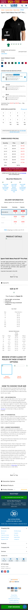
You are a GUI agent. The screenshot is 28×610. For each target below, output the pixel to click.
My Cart (3, 533)
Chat (17, 560)
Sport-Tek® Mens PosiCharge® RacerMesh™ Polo (22, 187)
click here (3, 409)
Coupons (16, 533)
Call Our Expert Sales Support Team (14, 497)
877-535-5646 (23, 130)
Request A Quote (5, 537)
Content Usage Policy (14, 600)
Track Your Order (5, 535)
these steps (14, 465)
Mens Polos (16, 10)
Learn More (4, 53)
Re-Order (16, 535)
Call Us (4, 560)
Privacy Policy (14, 595)
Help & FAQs (17, 537)
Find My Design (17, 531)
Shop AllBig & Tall (19, 377)
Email (23, 560)
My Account (3, 531)
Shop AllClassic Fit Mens (7, 377)
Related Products (8, 485)
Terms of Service (14, 597)
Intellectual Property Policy (14, 598)
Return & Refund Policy (14, 602)
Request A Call (4, 539)
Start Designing (14, 607)
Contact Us (16, 539)
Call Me (11, 560)
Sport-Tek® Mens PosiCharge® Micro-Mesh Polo (5, 187)
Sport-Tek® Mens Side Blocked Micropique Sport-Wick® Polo (14, 188)
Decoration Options (9, 481)
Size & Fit (24, 109)
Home (2, 10)
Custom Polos (8, 10)
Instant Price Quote (14, 132)
